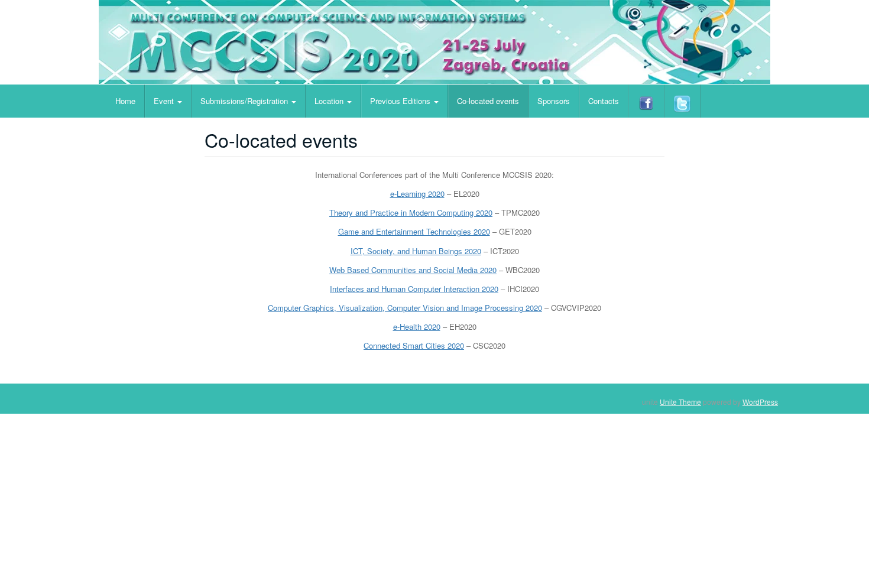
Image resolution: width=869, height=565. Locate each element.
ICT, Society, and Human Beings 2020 (416, 250)
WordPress (760, 402)
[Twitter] (682, 101)
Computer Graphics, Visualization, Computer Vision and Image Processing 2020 (405, 307)
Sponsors (553, 100)
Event (165, 100)
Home (125, 100)
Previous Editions (401, 100)
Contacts (603, 100)
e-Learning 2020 (417, 193)
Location (330, 100)
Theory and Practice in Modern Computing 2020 (410, 212)
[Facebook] (646, 101)
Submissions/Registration (245, 100)
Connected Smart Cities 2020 (414, 345)
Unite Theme (680, 402)
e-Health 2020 (416, 326)
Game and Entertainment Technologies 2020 (414, 231)
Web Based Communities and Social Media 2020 (413, 269)
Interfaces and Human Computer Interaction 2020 (414, 288)
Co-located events (488, 100)
